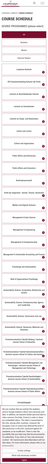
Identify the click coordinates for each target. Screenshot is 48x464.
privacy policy (7, 445)
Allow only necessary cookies (24, 455)
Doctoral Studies (24, 58)
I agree (24, 460)
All (24, 34)
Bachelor (24, 42)
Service (14, 13)
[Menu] (42, 3)
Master (24, 50)
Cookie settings (24, 450)
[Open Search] (34, 3)
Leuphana (6, 13)
